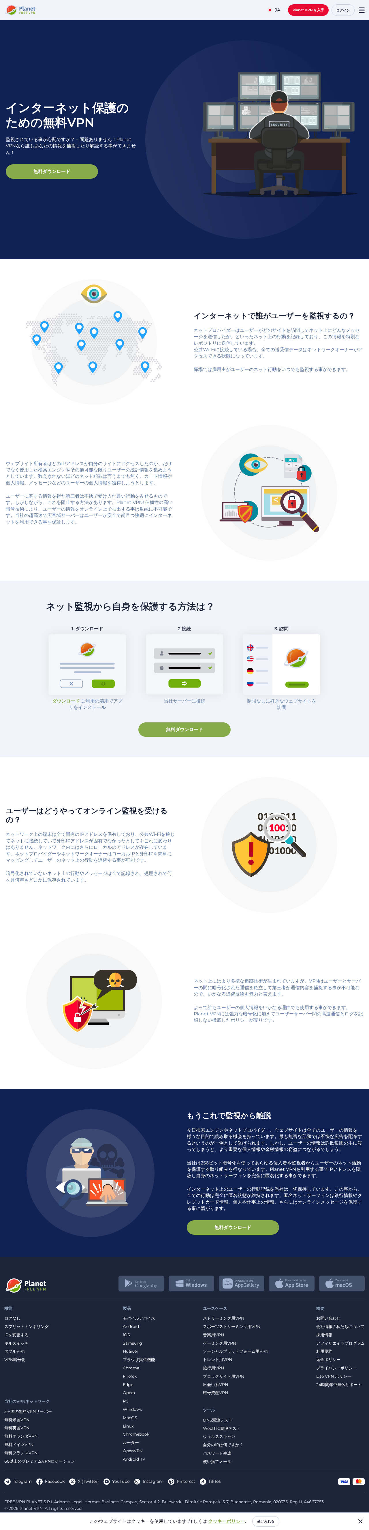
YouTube (120, 1481)
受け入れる (265, 1521)
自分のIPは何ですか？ (223, 1445)
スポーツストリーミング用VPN (231, 1326)
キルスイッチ (16, 1343)
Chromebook (136, 1434)
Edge (128, 1384)
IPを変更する (16, 1335)
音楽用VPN (213, 1335)
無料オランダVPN (20, 1436)
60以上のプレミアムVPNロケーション (39, 1461)
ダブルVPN (14, 1351)
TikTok (214, 1481)
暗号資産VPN (215, 1392)
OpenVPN (133, 1451)
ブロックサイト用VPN (223, 1376)
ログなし (12, 1318)
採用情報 (324, 1335)
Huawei (130, 1351)
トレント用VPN (217, 1359)
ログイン (343, 10)
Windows (132, 1409)
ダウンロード (66, 701)
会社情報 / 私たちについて (340, 1326)
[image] (25, 1283)
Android (131, 1326)
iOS (126, 1335)
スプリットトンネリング (26, 1326)
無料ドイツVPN (18, 1444)
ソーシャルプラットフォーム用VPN (235, 1351)
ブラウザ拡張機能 (139, 1359)
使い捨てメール (217, 1461)
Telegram (22, 1481)
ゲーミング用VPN (219, 1343)
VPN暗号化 (14, 1359)
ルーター (131, 1442)
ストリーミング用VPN (223, 1318)
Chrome (131, 1368)
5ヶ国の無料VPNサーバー (28, 1411)
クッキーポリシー (226, 1521)
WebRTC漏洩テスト (221, 1428)
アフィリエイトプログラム (340, 1343)
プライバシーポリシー (336, 1368)
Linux (128, 1426)
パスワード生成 (217, 1453)
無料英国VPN (16, 1428)
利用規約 (324, 1351)
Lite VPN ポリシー (333, 1376)
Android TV (134, 1459)
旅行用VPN (213, 1368)
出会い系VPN (215, 1384)
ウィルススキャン (219, 1436)
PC (126, 1401)
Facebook (55, 1481)
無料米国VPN (16, 1419)
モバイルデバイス (139, 1318)
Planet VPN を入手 (308, 10)
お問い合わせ (328, 1318)
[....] (19, 10)
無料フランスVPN (20, 1453)
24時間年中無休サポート (339, 1384)
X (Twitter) (88, 1481)
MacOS (130, 1417)
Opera (129, 1392)
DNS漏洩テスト (217, 1420)
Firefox (130, 1376)
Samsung (132, 1343)
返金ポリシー (328, 1359)
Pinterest (186, 1481)
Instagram (153, 1481)
